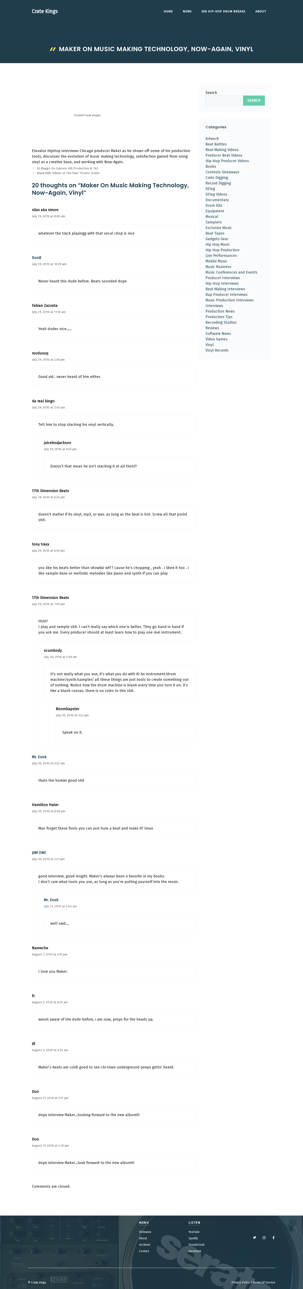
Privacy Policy (240, 1282)
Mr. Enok (39, 757)
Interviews (214, 305)
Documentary (217, 200)
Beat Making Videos (222, 150)
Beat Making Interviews (225, 289)
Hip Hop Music (218, 244)
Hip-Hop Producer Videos (227, 161)
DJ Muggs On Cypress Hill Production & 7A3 (67, 168)
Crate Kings (45, 11)
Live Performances (221, 255)
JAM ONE (39, 852)
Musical (212, 216)
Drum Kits (214, 205)
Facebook (195, 1251)
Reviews (212, 328)
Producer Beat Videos (224, 155)
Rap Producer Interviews (227, 294)
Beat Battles (216, 144)
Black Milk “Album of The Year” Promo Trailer (68, 173)
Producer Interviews (223, 278)
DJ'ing (210, 189)
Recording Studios (221, 322)
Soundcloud (196, 1245)
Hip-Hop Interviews (222, 283)
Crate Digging (217, 177)
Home (168, 11)
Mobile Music (216, 261)
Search (211, 92)
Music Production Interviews (230, 300)
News (187, 11)
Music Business (218, 266)
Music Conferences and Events (231, 272)
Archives (144, 1245)
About (260, 11)
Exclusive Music (219, 227)
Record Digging (218, 183)
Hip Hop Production (223, 250)
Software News (218, 333)
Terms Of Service (264, 1282)
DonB (36, 257)
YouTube (194, 1232)
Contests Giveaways (222, 172)
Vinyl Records (217, 350)
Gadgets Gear (217, 239)
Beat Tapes (215, 233)
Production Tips (219, 317)
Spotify (193, 1238)
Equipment (215, 211)
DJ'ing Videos (216, 194)
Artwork (212, 138)
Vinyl (210, 344)
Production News (220, 311)
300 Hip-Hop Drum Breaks (223, 11)
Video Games (217, 339)
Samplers (214, 222)
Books (211, 166)
